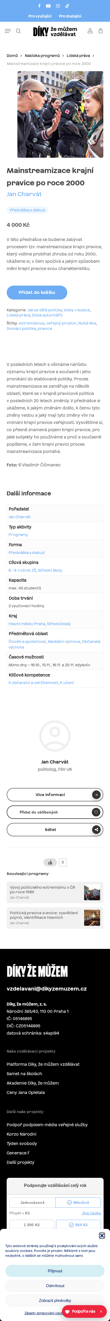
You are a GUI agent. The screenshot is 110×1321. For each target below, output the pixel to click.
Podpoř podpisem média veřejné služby (47, 1124)
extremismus (31, 323)
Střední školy (50, 570)
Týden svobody (22, 1143)
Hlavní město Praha (27, 624)
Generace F (18, 1153)
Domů (12, 55)
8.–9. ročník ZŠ (22, 570)
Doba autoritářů (47, 315)
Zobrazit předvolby (55, 1300)
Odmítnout (55, 1285)
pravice (45, 328)
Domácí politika (21, 328)
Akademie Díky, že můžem (33, 1083)
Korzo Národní (21, 1134)
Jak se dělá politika (45, 310)
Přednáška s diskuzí (27, 552)
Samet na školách (24, 1073)
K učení (67, 683)
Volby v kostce (77, 310)
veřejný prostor (61, 323)
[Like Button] (50, 862)
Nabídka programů (42, 55)
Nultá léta (87, 323)
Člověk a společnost (27, 641)
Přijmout (55, 1271)
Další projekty (20, 1162)
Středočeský (59, 624)
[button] (102, 1235)
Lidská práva (78, 55)
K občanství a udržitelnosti (33, 683)
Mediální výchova (64, 641)
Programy (18, 534)
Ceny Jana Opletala (26, 1092)
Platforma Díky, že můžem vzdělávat (43, 1064)
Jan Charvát (24, 193)
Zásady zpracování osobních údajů (52, 1313)
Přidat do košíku (37, 292)
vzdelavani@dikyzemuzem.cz (47, 988)
